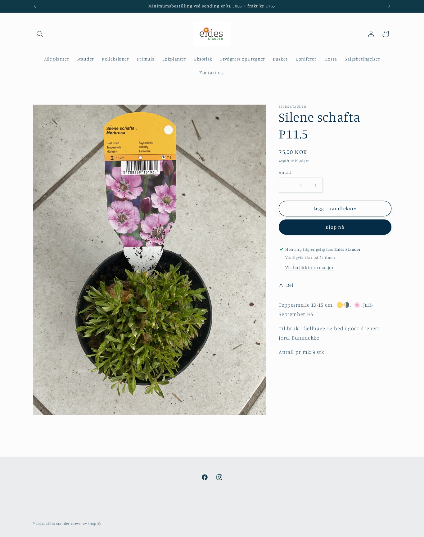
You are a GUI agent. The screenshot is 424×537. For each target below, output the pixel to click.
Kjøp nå (335, 227)
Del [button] (289, 285)
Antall (285, 172)
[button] (40, 34)
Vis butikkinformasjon (310, 267)
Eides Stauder (58, 523)
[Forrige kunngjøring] (35, 6)
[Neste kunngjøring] (389, 6)
